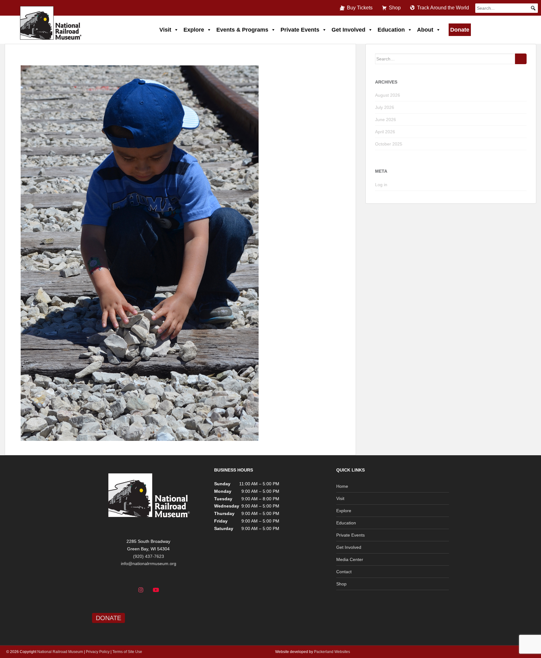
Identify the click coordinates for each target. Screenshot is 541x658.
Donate (459, 30)
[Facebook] (126, 590)
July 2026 (384, 107)
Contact (344, 571)
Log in (381, 184)
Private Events (300, 30)
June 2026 (385, 119)
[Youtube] (155, 590)
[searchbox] (506, 8)
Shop (395, 7)
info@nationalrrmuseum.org (148, 563)
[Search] (521, 59)
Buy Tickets (360, 7)
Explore (193, 30)
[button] (533, 8)
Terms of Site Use (127, 652)
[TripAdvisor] (170, 590)
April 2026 (385, 131)
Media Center (349, 559)
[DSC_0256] (140, 252)
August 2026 (387, 95)
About (425, 30)
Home (342, 486)
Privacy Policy (98, 652)
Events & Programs (242, 30)
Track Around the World (443, 7)
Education (391, 30)
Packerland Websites (332, 652)
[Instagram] (140, 590)
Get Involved (348, 30)
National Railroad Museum (60, 652)
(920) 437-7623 (148, 556)
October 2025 (388, 143)
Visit (165, 30)
